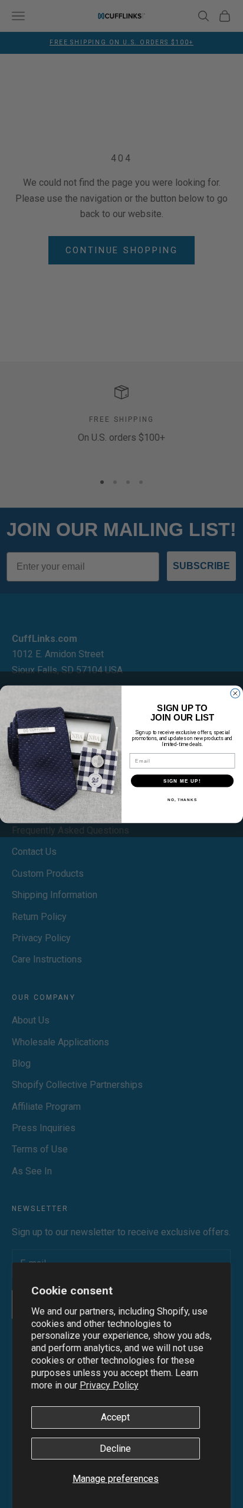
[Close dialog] (235, 693)
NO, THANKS (182, 799)
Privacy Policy (109, 1385)
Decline (115, 1448)
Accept (115, 1417)
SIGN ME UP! (182, 780)
